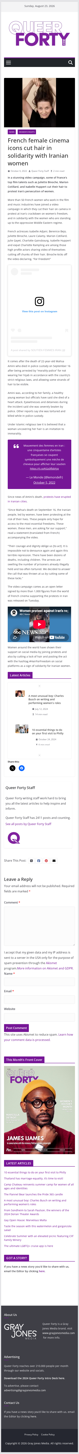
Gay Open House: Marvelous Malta (25, 1220)
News (11, 132)
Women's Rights (27, 132)
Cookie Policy (48, 1434)
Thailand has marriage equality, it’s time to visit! (33, 1178)
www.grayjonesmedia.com (58, 1333)
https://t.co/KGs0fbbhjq (44, 468)
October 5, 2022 (44, 483)
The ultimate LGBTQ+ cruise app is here (28, 1246)
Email (9, 991)
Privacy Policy (31, 1434)
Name (9, 974)
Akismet (51, 963)
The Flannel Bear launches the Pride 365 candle (33, 1194)
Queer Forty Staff (40, 171)
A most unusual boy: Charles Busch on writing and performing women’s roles (46, 699)
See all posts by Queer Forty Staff (28, 824)
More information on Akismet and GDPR (45, 968)
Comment (12, 902)
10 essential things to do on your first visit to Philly (47, 731)
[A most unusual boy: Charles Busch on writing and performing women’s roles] (20, 693)
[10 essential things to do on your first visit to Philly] (21, 728)
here (42, 1271)
